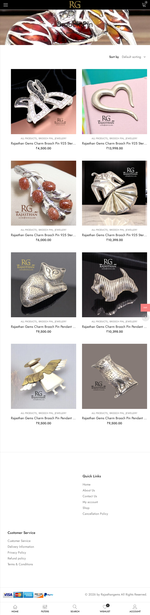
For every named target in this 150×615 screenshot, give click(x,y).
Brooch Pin (46, 138)
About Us (89, 490)
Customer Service (19, 541)
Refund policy (17, 558)
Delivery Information (21, 546)
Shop (86, 508)
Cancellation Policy (95, 513)
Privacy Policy (17, 552)
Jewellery (72, 32)
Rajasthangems (110, 594)
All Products (29, 138)
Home (58, 32)
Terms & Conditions (20, 564)
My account (90, 502)
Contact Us (90, 496)
